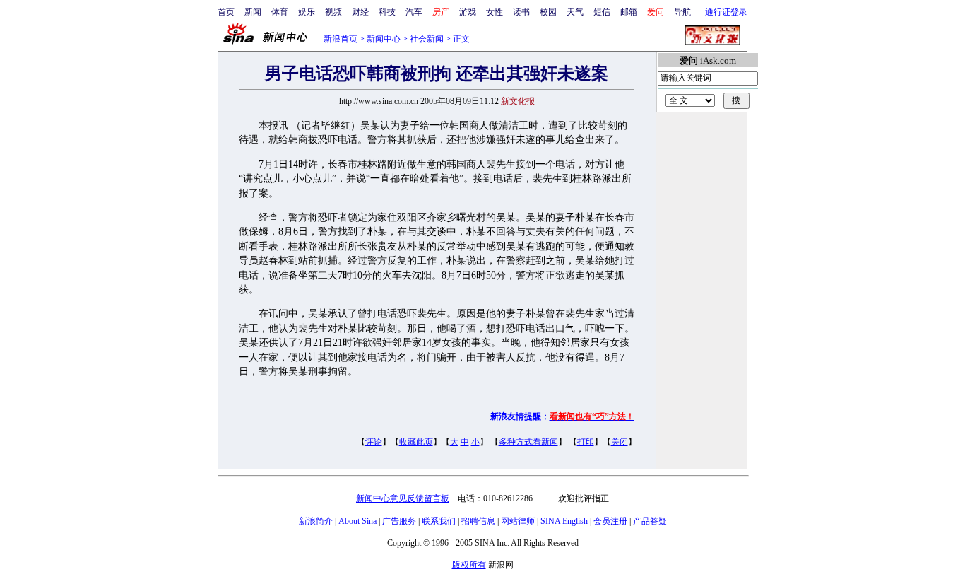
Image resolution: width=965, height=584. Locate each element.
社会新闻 (427, 39)
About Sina (357, 521)
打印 (585, 442)
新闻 (252, 12)
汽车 (413, 12)
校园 (548, 12)
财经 (360, 12)
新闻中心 (384, 39)
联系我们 (439, 521)
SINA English (564, 521)
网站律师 (518, 521)
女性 (494, 12)
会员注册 (610, 521)
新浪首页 (340, 39)
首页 (226, 12)
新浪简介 (316, 521)
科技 (387, 12)
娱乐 (306, 12)
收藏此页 (416, 442)
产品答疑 (650, 521)
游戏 (467, 12)
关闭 (619, 442)
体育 (279, 12)
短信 (601, 12)
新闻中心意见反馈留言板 (402, 498)
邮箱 (628, 12)
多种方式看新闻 (528, 442)
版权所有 (469, 565)
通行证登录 (726, 12)
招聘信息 (478, 521)
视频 (333, 12)
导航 (682, 12)
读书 (521, 12)
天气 (575, 12)
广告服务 (399, 521)
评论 (373, 442)
